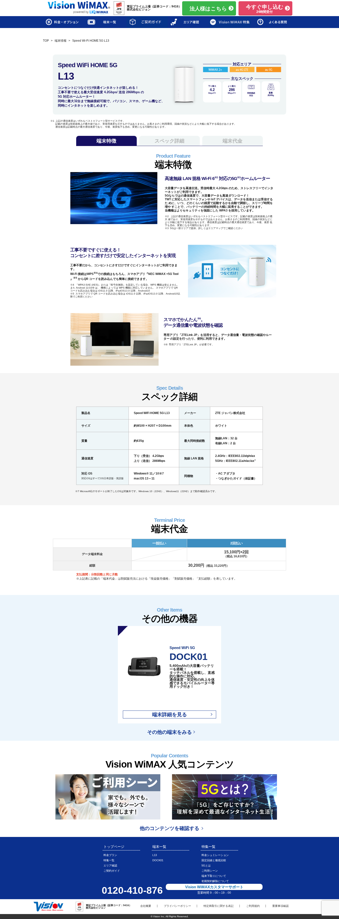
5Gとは (206, 865)
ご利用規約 (253, 905)
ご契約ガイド (111, 870)
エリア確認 (110, 865)
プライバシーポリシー (177, 905)
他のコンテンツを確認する (169, 828)
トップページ (113, 847)
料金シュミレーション (215, 855)
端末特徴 (106, 141)
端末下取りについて (214, 875)
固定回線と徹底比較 (214, 860)
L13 (154, 855)
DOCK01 (157, 860)
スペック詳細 (169, 141)
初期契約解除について (215, 881)
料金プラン (110, 855)
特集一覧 (108, 860)
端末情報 (61, 40)
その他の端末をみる (169, 732)
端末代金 (232, 141)
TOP (46, 40)
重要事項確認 (280, 905)
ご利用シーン (210, 870)
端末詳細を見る (169, 714)
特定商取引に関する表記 (218, 905)
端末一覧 (159, 847)
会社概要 (145, 905)
